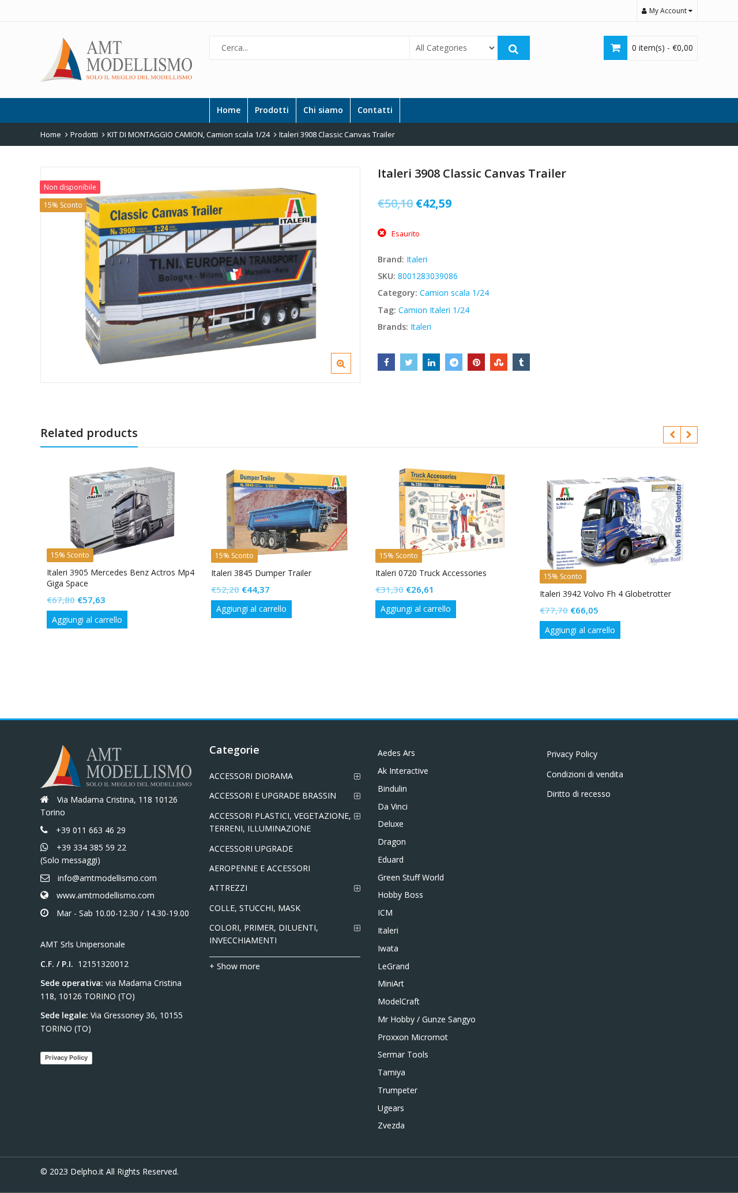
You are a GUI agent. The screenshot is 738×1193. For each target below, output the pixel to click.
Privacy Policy (66, 1057)
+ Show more (234, 966)
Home (228, 109)
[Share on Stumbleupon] (498, 362)
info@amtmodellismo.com (107, 877)
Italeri (416, 259)
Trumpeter (397, 1090)
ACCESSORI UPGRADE (251, 848)
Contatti (375, 109)
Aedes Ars (396, 752)
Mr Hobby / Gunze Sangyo (427, 1019)
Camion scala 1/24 (454, 292)
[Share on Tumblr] (521, 362)
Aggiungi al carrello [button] (87, 619)
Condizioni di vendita (585, 774)
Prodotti (272, 109)
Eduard (391, 859)
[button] (350, 372)
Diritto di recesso (579, 793)
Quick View (128, 572)
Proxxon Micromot (413, 1037)
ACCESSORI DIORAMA (251, 775)
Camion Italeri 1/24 (433, 309)
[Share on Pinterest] (476, 362)
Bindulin (392, 788)
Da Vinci (393, 806)
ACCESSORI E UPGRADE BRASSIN (272, 795)
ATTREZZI (228, 887)
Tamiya (391, 1072)
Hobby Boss (400, 894)
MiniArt (391, 983)
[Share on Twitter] (408, 362)
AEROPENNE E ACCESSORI (259, 868)
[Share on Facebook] (386, 362)
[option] (200, 274)
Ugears (391, 1107)
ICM (385, 912)
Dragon (392, 841)
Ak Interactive (403, 770)
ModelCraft (399, 1001)
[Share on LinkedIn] (431, 362)
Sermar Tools (403, 1054)
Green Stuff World (411, 877)
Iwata (388, 948)
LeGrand (393, 966)
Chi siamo (323, 109)
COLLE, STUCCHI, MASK (254, 907)
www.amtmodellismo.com (106, 895)
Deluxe (391, 823)
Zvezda (391, 1125)
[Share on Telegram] (453, 362)
